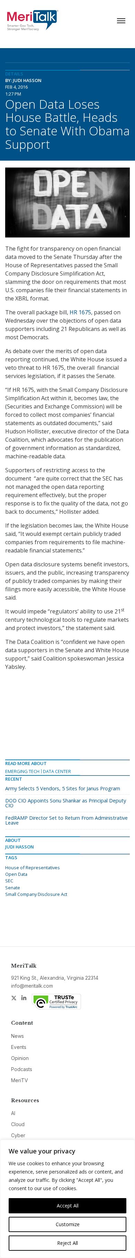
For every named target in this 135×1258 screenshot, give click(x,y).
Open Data (16, 874)
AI (13, 1113)
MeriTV (19, 1080)
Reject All (67, 1243)
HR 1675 (80, 312)
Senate (12, 887)
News (17, 1036)
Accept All (68, 1205)
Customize (68, 1224)
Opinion (20, 1058)
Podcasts (21, 1069)
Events (18, 1047)
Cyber (18, 1135)
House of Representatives (32, 867)
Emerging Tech (22, 771)
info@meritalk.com (32, 986)
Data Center (57, 771)
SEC (9, 881)
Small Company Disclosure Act (36, 894)
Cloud (18, 1124)
